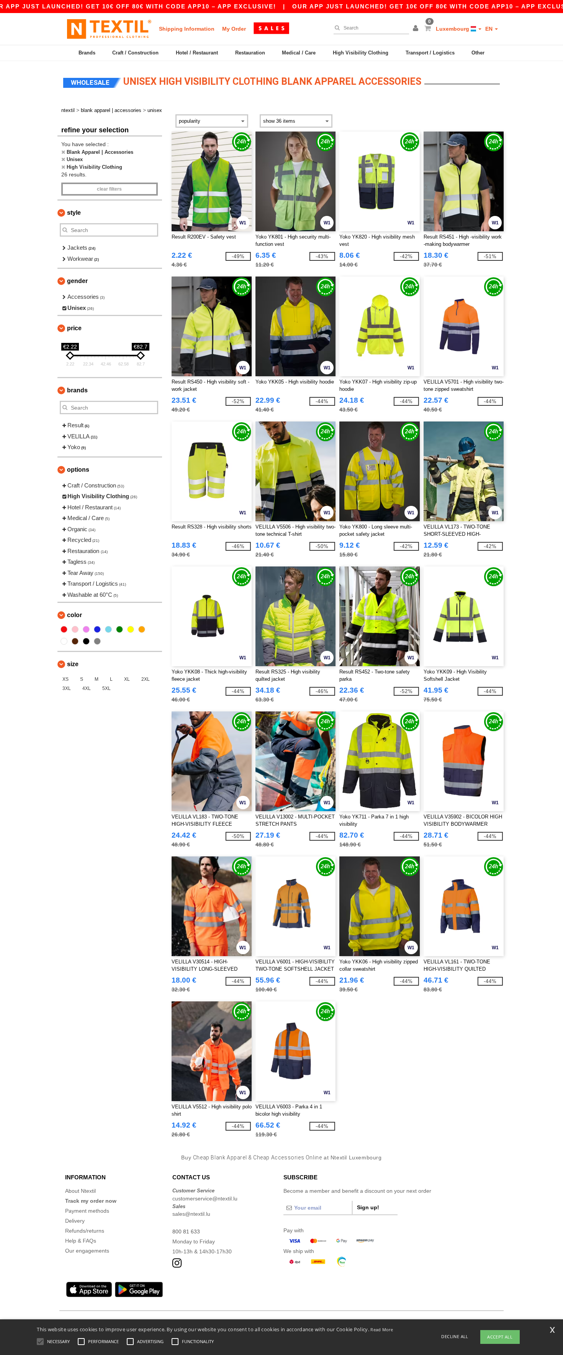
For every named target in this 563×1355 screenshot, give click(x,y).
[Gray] (97, 641)
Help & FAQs (80, 1241)
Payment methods (87, 1211)
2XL (145, 679)
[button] (417, 29)
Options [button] (78, 469)
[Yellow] (130, 629)
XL (127, 679)
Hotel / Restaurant (197, 53)
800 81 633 (186, 1231)
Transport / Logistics (430, 53)
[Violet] (86, 629)
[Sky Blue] (108, 629)
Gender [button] (77, 281)
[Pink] (75, 629)
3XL (66, 688)
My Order (234, 29)
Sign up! (368, 1207)
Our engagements (87, 1251)
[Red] (64, 629)
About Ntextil (80, 1191)
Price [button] (74, 328)
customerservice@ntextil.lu (204, 1198)
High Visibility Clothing (360, 53)
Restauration (250, 53)
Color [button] (74, 615)
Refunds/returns (84, 1231)
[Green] (119, 629)
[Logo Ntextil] (109, 28)
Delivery (75, 1221)
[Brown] (75, 641)
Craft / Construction (135, 53)
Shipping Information (186, 29)
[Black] (86, 641)
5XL (106, 688)
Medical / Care (299, 53)
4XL (86, 688)
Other (477, 53)
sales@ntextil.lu (191, 1214)
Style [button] (74, 212)
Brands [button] (77, 390)
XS (65, 679)
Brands (87, 53)
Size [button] (73, 664)
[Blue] (97, 629)
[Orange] (141, 629)
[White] (64, 641)
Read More (381, 1329)
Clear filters (109, 189)
